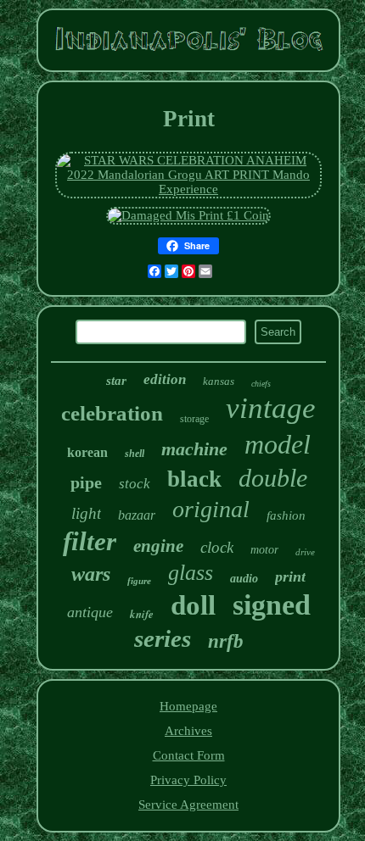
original (211, 509)
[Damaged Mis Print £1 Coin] (188, 215)
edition (164, 379)
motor (264, 549)
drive (305, 552)
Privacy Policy (188, 780)
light (86, 513)
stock (134, 484)
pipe (86, 482)
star (116, 380)
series (162, 638)
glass (190, 572)
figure (139, 581)
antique (90, 612)
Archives (188, 731)
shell (134, 453)
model (277, 444)
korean (87, 452)
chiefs (261, 383)
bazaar (136, 515)
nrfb (226, 641)
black (194, 479)
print (290, 576)
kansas (218, 381)
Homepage (188, 706)
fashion (286, 515)
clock (216, 547)
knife (142, 613)
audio (244, 578)
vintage (271, 408)
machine (194, 448)
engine (158, 546)
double (273, 478)
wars (90, 574)
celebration (112, 413)
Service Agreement (188, 804)
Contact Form (189, 755)
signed (272, 605)
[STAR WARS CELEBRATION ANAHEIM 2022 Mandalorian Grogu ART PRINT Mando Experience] (188, 189)
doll (193, 605)
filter (89, 541)
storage (194, 419)
